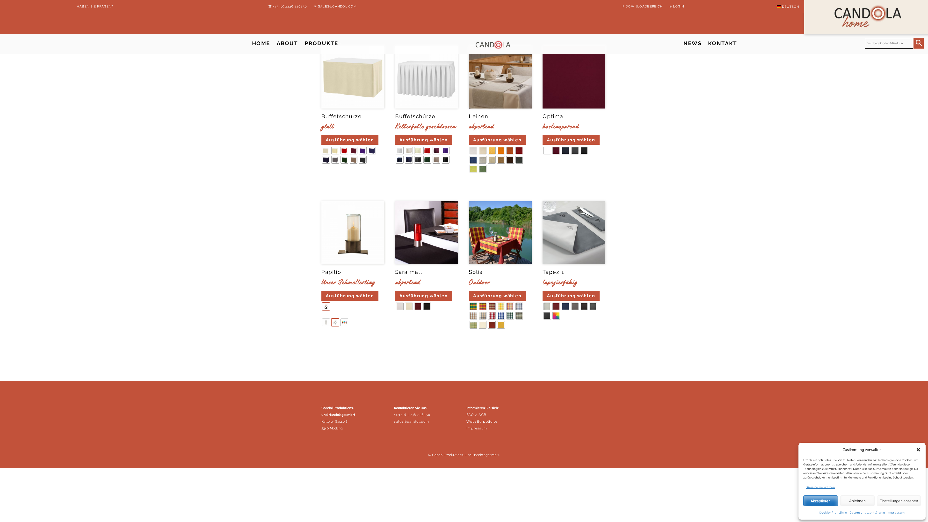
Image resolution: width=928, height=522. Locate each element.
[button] (918, 449)
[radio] (326, 150)
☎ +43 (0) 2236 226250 (287, 6)
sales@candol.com (411, 421)
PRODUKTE (321, 43)
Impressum (896, 512)
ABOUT (287, 43)
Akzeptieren (821, 501)
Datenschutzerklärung (867, 512)
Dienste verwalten (820, 487)
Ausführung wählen (350, 139)
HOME (261, 43)
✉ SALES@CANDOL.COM (335, 6)
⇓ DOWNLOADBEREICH (642, 6)
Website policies (482, 421)
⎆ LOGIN (677, 6)
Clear (327, 174)
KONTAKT (722, 43)
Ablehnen (857, 501)
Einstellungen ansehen (899, 501)
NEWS (692, 43)
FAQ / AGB (476, 415)
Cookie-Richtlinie (833, 512)
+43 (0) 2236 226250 (412, 415)
